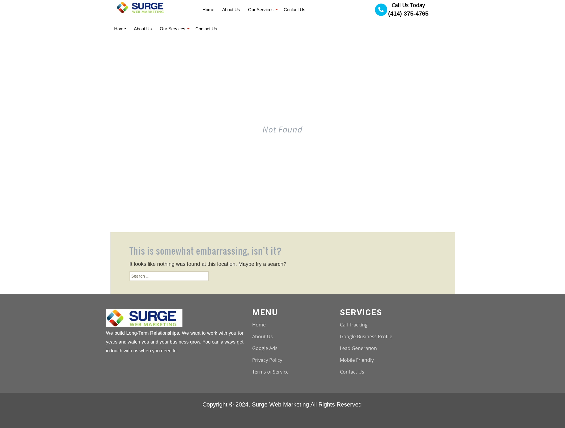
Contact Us (352, 372)
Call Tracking (354, 324)
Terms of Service (270, 372)
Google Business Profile (366, 336)
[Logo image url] (142, 7)
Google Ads (264, 348)
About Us (262, 336)
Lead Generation (358, 348)
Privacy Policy (267, 360)
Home (259, 324)
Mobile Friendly (357, 360)
